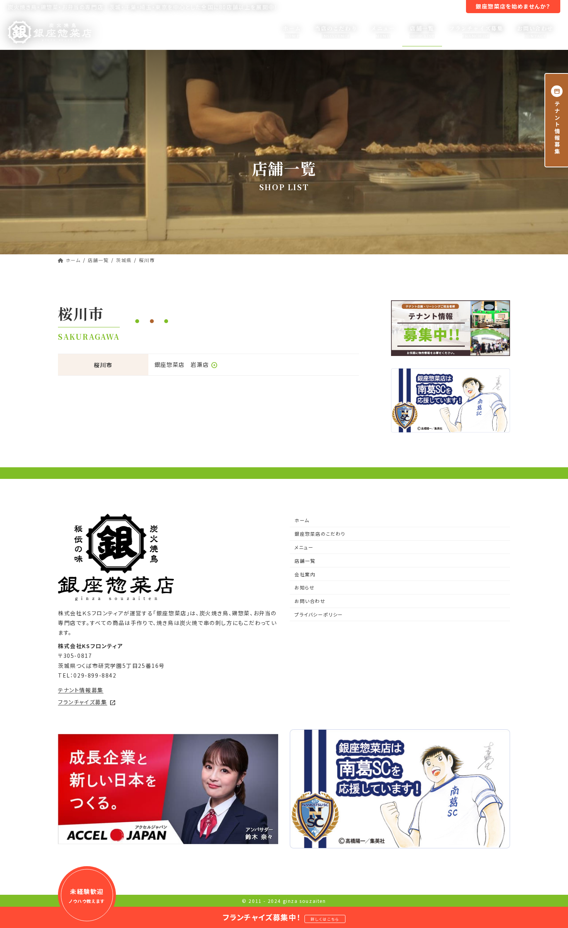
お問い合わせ (310, 601)
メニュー (303, 547)
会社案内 (370, 6)
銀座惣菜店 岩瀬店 (186, 364)
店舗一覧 (304, 560)
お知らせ (399, 6)
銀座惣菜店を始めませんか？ (513, 6)
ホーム (302, 520)
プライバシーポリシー (318, 614)
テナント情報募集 (436, 6)
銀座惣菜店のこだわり (319, 533)
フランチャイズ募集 (87, 702)
